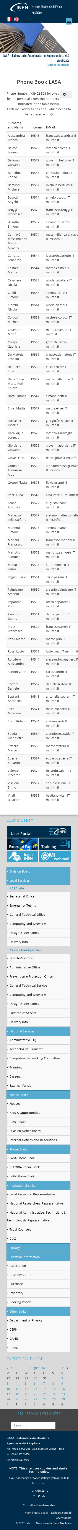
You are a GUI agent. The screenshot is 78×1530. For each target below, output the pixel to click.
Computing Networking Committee (35, 1058)
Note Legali (41, 1513)
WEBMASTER (51, 1413)
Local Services (20, 880)
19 (26, 1394)
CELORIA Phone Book (25, 1167)
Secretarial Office (22, 896)
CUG (13, 1238)
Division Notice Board (25, 1131)
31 (8, 1404)
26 (26, 1399)
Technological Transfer (26, 1049)
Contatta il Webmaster (39, 1505)
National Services (22, 1031)
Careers (15, 1076)
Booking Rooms (21, 1302)
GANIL (14, 1338)
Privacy (26, 1513)
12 (26, 1389)
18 (17, 1394)
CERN (14, 1329)
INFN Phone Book (22, 1176)
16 (63, 1389)
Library (15, 1248)
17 (8, 1394)
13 (35, 1389)
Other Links (18, 1311)
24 (8, 1399)
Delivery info (19, 942)
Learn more (39, 1483)
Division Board (20, 871)
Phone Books (19, 1149)
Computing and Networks (28, 924)
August (34, 1368)
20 (35, 1394)
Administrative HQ (23, 1040)
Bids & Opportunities (25, 1113)
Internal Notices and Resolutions (33, 1140)
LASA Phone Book (22, 1158)
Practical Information (25, 1257)
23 (63, 1394)
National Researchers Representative (36, 1203)
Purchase (16, 1284)
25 (17, 1399)
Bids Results (18, 1122)
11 (17, 1389)
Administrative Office (25, 967)
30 (63, 1399)
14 (45, 1389)
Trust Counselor (21, 1229)
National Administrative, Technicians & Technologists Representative (36, 1216)
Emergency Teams (23, 905)
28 (45, 1399)
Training (16, 1067)
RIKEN (14, 1348)
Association (18, 1266)
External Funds (20, 1085)
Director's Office (21, 958)
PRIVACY (33, 1413)
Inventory (16, 1293)
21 (45, 1394)
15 (54, 1389)
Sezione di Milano (58, 64)
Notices (15, 1103)
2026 (44, 1368)
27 (35, 1399)
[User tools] (66, 94)
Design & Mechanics (24, 933)
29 (54, 1399)
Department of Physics (26, 1320)
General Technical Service (28, 985)
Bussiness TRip (20, 1275)
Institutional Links (22, 1185)
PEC (20, 1413)
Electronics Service (23, 1013)
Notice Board (19, 1095)
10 (8, 1389)
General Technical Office (27, 914)
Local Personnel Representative (32, 1194)
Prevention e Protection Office (31, 976)
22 (54, 1394)
